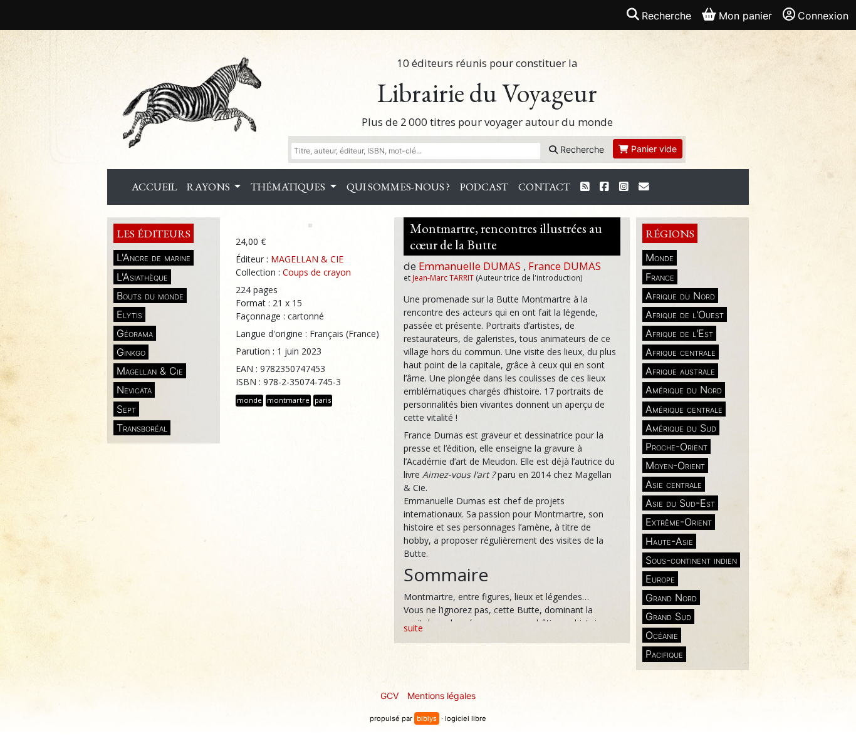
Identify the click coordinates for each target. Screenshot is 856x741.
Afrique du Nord (680, 295)
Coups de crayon (317, 272)
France (659, 277)
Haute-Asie (669, 541)
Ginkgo (131, 352)
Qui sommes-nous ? (398, 187)
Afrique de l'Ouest (684, 314)
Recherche (581, 149)
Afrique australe (680, 371)
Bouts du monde (150, 295)
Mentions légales (441, 695)
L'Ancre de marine (154, 257)
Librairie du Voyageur (487, 93)
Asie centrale (673, 484)
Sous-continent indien (691, 560)
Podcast (484, 187)
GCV (389, 695)
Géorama (135, 333)
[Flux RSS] (585, 187)
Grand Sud (668, 616)
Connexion (823, 15)
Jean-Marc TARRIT (443, 277)
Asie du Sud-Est (680, 503)
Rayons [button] (209, 187)
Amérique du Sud (680, 428)
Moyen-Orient (675, 465)
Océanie (661, 635)
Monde (659, 257)
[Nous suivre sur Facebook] (604, 187)
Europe (660, 579)
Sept (126, 409)
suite (413, 628)
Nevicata (134, 389)
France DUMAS (564, 266)
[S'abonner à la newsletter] (644, 187)
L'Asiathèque (142, 277)
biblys (427, 718)
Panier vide (653, 148)
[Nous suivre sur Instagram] (624, 187)
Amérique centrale (684, 409)
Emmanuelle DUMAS (470, 266)
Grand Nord (671, 597)
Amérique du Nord (683, 389)
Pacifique (664, 654)
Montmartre (288, 400)
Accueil (154, 187)
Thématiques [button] (289, 187)
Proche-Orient (676, 446)
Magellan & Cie (150, 371)
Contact (544, 187)
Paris (323, 400)
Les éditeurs (154, 233)
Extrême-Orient (678, 522)
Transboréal (142, 428)
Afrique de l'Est (679, 333)
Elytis (129, 314)
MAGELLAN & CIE (307, 259)
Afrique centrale (680, 352)
